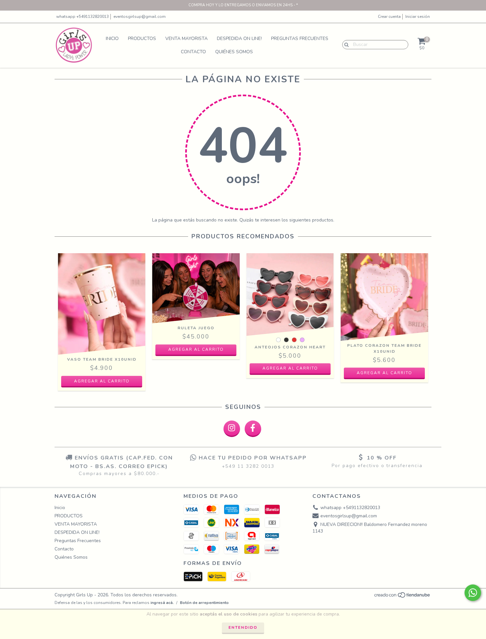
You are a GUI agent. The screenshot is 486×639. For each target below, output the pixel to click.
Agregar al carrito (196, 349)
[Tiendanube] (402, 596)
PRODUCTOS (142, 38)
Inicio (112, 38)
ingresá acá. (162, 602)
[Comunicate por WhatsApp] (473, 592)
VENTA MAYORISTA (186, 38)
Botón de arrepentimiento (204, 602)
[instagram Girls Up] (231, 428)
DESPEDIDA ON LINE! (239, 38)
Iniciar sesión (417, 16)
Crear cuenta (389, 16)
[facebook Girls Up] (253, 428)
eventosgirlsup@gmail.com (139, 16)
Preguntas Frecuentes (299, 38)
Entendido (243, 627)
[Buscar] (345, 44)
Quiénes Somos (234, 52)
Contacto (193, 52)
